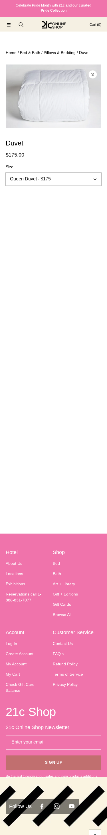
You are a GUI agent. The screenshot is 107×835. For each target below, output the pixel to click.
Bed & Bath (30, 52)
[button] (8, 24)
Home (11, 52)
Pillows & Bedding (60, 52)
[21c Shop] (53, 25)
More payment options (53, 267)
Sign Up (53, 762)
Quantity (13, 197)
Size (9, 166)
